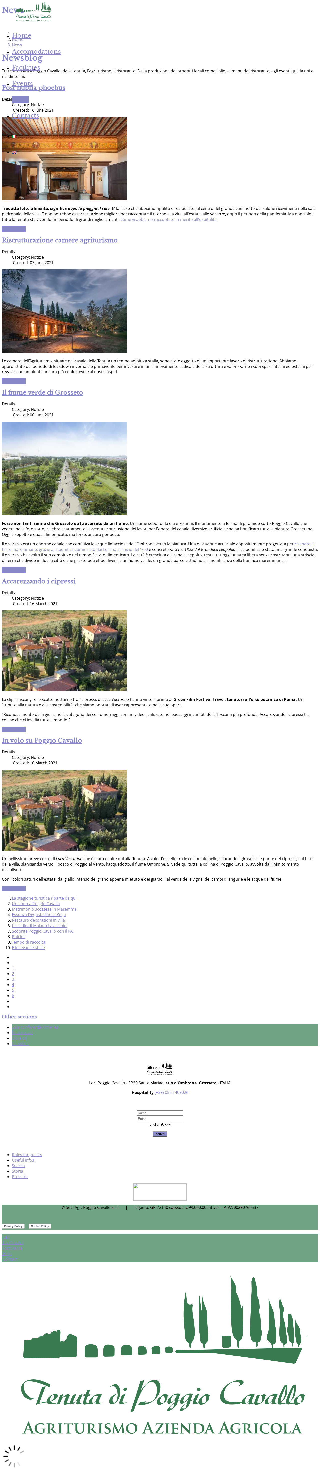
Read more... (14, 229)
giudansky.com (173, 1217)
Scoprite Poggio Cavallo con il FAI (43, 931)
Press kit (20, 1176)
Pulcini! (19, 936)
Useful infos (23, 1160)
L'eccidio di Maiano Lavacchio (39, 925)
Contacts (25, 115)
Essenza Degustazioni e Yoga (39, 914)
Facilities (26, 67)
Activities (20, 1043)
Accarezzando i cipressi (39, 581)
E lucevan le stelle (28, 947)
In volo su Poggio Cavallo (42, 740)
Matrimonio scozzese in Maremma (44, 909)
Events (22, 83)
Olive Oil (19, 1038)
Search (18, 1165)
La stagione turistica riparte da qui (44, 898)
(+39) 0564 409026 (171, 1092)
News (20, 99)
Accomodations (36, 51)
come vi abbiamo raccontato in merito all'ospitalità (169, 219)
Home (22, 35)
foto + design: (146, 1217)
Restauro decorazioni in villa (38, 920)
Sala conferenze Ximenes (35, 1027)
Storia (17, 1171)
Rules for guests (27, 1154)
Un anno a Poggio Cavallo (36, 903)
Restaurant (22, 1032)
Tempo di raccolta (29, 942)
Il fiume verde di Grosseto (42, 392)
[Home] (33, 21)
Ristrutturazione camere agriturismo (60, 240)
